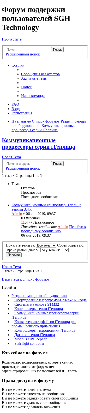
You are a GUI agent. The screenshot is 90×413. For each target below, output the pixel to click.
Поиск (57, 49)
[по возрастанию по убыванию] (54, 250)
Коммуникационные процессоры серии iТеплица (38, 143)
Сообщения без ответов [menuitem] (40, 74)
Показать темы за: (21, 245)
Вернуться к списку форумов (26, 279)
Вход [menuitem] (16, 109)
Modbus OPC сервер (30, 339)
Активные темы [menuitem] (34, 78)
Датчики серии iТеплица (34, 335)
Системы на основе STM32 (36, 304)
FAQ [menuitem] (15, 104)
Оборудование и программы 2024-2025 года (50, 300)
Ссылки (18, 65)
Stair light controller (29, 343)
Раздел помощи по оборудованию (39, 296)
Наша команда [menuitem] (33, 96)
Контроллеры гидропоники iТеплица (44, 330)
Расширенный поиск (23, 54)
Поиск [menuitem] (26, 87)
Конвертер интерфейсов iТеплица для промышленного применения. (44, 324)
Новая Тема (11, 157)
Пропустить (12, 39)
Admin (17, 214)
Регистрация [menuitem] (22, 113)
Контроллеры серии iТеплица (38, 309)
